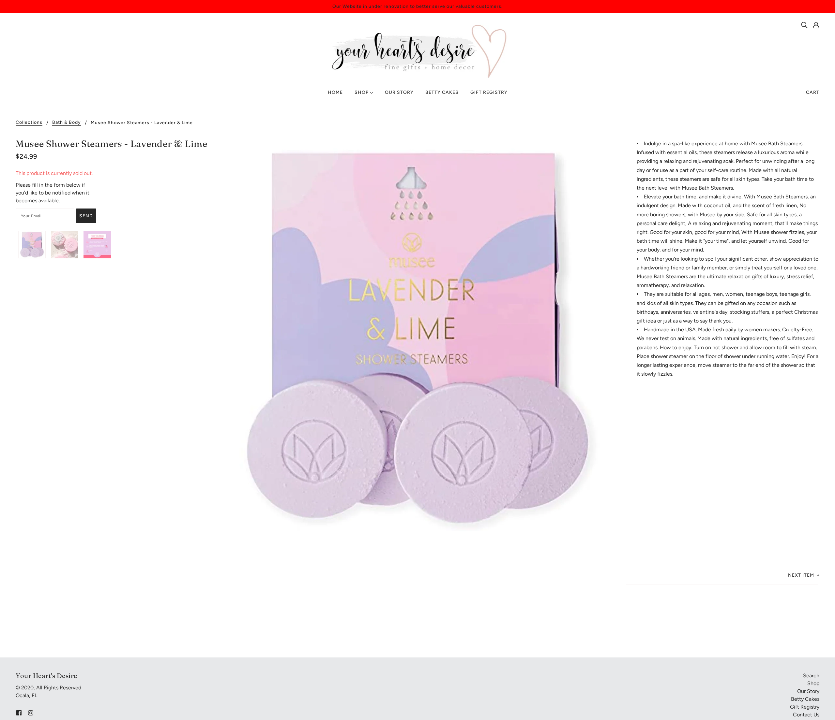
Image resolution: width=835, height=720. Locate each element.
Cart (812, 92)
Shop (813, 683)
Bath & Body (66, 122)
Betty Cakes (805, 699)
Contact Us (806, 715)
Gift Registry (804, 707)
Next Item (801, 575)
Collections (29, 122)
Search (811, 675)
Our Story (808, 691)
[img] (804, 24)
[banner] (417, 51)
